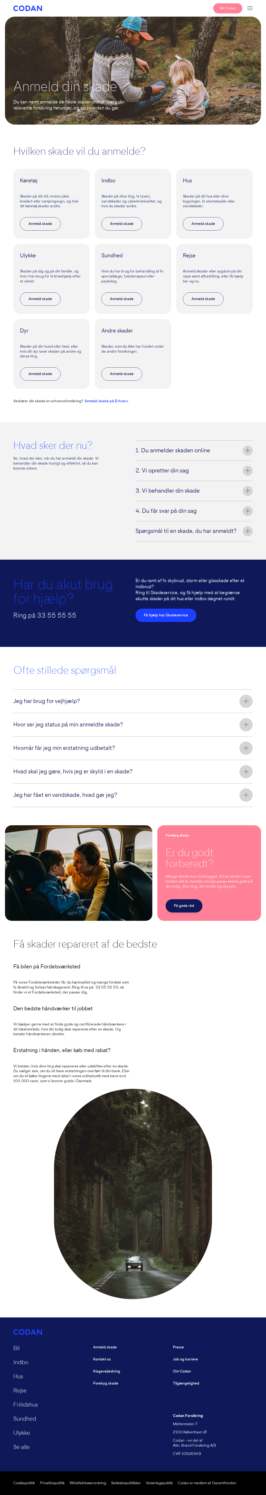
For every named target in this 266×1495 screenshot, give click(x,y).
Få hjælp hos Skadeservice (166, 615)
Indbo (20, 1362)
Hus (18, 1377)
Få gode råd (184, 906)
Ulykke (21, 1433)
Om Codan (182, 1371)
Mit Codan (228, 8)
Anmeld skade (40, 224)
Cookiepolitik (24, 1483)
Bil (16, 1348)
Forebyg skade (105, 1383)
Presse (178, 1347)
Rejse (20, 1391)
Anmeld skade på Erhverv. (107, 401)
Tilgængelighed (186, 1383)
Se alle (21, 1447)
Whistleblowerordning (88, 1483)
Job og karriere (185, 1359)
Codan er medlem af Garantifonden (207, 1483)
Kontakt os (102, 1359)
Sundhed (24, 1419)
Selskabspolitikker (126, 1483)
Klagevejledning (106, 1371)
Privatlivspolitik (52, 1483)
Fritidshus (25, 1405)
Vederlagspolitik (159, 1483)
